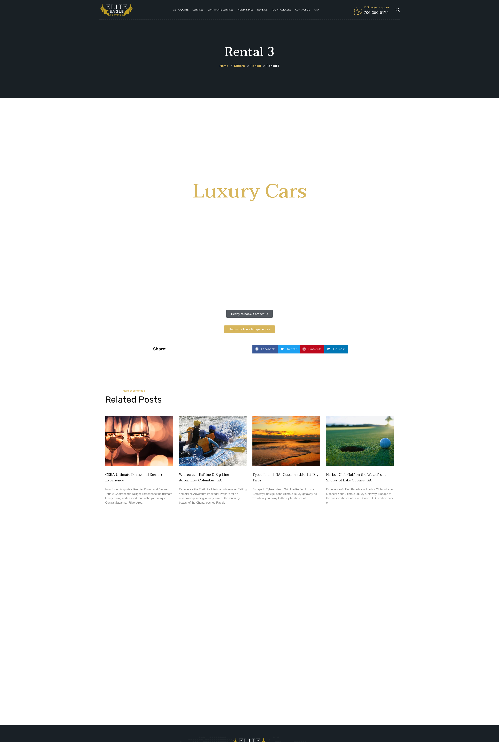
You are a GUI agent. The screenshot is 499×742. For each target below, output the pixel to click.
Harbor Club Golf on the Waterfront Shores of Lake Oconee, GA (356, 477)
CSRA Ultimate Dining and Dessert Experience (133, 477)
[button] (265, 349)
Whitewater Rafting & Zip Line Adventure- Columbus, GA (204, 477)
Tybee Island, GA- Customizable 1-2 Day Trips (285, 477)
